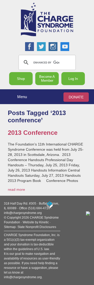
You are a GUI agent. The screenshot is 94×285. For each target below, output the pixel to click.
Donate (76, 97)
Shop (21, 79)
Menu (22, 96)
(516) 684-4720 (39, 208)
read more (16, 189)
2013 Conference (32, 132)
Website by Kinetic (36, 222)
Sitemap (10, 227)
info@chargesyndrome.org (23, 213)
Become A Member (47, 79)
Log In (73, 79)
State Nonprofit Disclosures (36, 227)
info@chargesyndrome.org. (23, 277)
